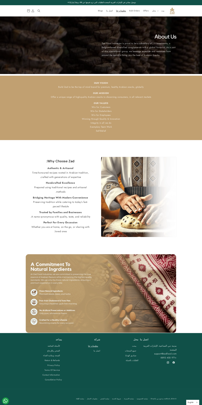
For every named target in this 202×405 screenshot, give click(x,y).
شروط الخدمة (116, 399)
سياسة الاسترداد (129, 399)
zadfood (167, 399)
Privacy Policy (53, 365)
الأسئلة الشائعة (54, 345)
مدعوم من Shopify (157, 399)
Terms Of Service (52, 370)
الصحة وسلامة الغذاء (51, 355)
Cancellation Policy (53, 379)
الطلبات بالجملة (132, 360)
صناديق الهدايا (130, 355)
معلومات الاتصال (92, 399)
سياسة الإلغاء (80, 399)
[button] (155, 11)
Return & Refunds (52, 360)
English (191, 402)
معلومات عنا (93, 345)
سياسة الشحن (104, 399)
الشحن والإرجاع (53, 350)
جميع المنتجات (130, 350)
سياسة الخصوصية (142, 399)
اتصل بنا (97, 350)
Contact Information (51, 374)
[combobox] (192, 402)
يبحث (134, 345)
